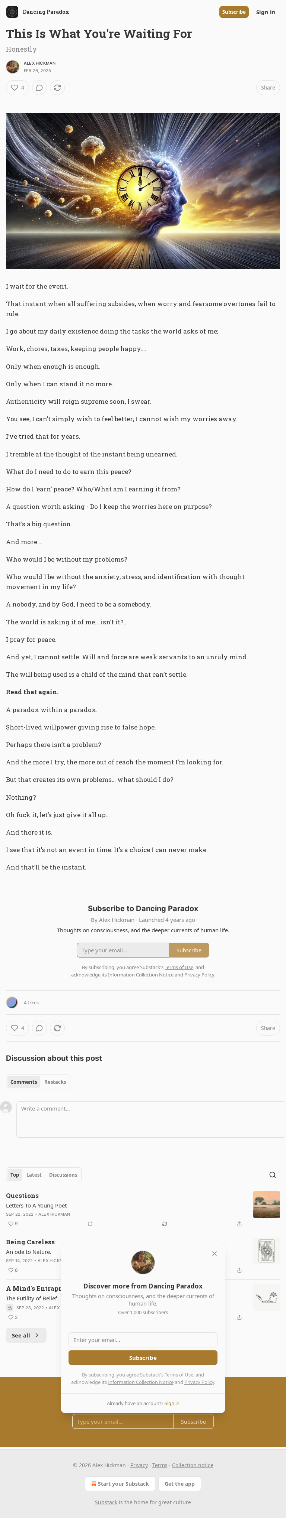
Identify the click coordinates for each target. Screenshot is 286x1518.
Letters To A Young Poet (36, 1205)
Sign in (266, 12)
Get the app (180, 1483)
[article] (143, 1209)
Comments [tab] (23, 1082)
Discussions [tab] (63, 1174)
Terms (160, 1465)
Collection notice (192, 1465)
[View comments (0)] (39, 87)
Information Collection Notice (141, 1382)
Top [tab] (14, 1174)
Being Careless (30, 1242)
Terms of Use (179, 1374)
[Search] (272, 1174)
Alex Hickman (39, 63)
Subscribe (234, 12)
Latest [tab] (34, 1174)
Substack (106, 1502)
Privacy (139, 1465)
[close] (214, 1253)
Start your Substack (123, 1483)
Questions (22, 1195)
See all (21, 1335)
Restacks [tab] (55, 1082)
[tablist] (38, 1082)
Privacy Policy (199, 1382)
